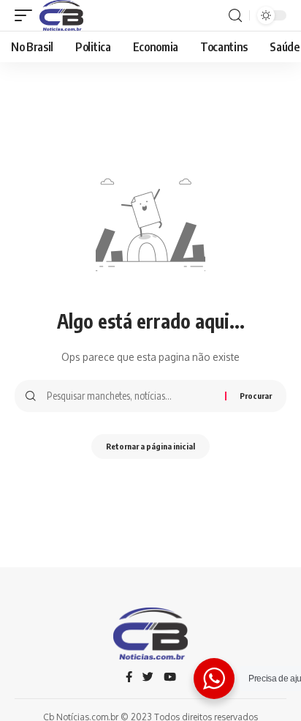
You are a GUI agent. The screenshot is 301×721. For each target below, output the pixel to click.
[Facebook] (129, 678)
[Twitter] (148, 678)
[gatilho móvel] (27, 15)
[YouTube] (170, 678)
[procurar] (235, 15)
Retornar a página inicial (150, 446)
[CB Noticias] (61, 15)
